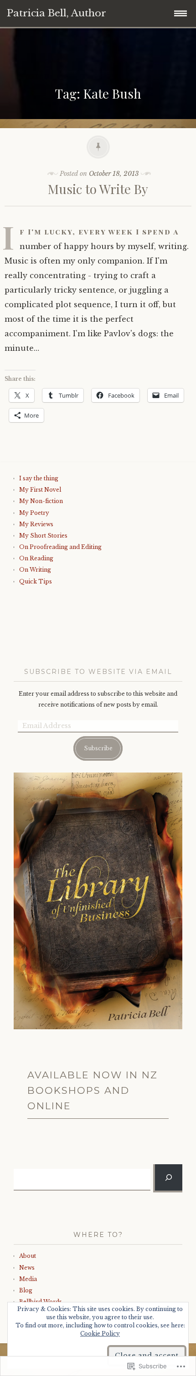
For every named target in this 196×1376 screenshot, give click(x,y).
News (27, 1267)
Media (28, 1279)
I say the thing (38, 478)
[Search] (168, 1177)
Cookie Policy (100, 1333)
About (27, 1255)
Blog (25, 1290)
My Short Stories (43, 535)
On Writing (35, 569)
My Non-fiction (41, 501)
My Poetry (34, 512)
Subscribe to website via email (98, 672)
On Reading (36, 558)
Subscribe (98, 748)
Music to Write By (98, 188)
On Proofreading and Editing (60, 546)
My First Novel (40, 489)
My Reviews (36, 524)
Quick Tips (35, 581)
